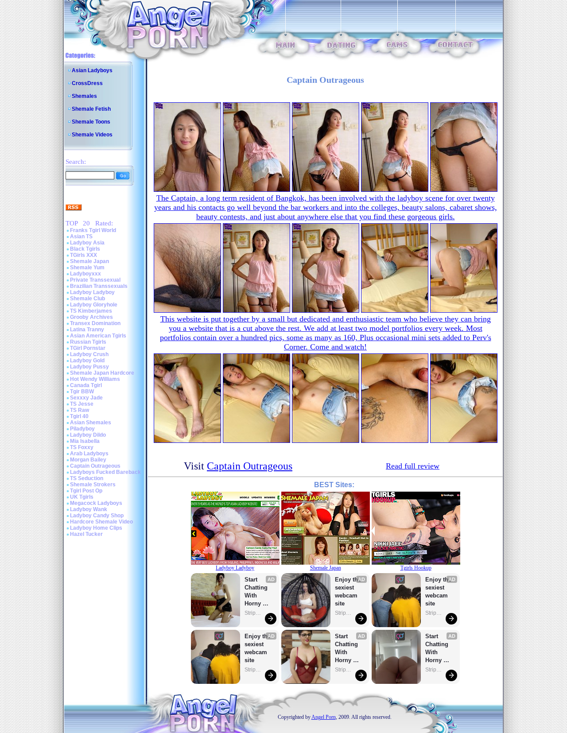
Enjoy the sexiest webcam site (258, 648)
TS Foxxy (81, 447)
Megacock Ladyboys (96, 503)
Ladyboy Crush (89, 354)
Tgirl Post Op (86, 491)
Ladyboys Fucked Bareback (105, 472)
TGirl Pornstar (87, 348)
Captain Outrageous (95, 466)
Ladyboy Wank (88, 509)
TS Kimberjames (91, 311)
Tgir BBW (82, 391)
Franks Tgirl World (93, 230)
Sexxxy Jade (86, 398)
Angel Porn (323, 717)
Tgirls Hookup (415, 568)
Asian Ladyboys (92, 70)
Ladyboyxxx (85, 274)
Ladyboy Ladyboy (92, 292)
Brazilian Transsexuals (99, 286)
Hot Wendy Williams (95, 379)
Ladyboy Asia (87, 243)
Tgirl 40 (79, 416)
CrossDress (87, 83)
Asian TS (81, 236)
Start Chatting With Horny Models (257, 592)
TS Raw (79, 410)
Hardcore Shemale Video (101, 522)
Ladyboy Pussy (89, 367)
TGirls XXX (83, 255)
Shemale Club (87, 298)
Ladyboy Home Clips (96, 528)
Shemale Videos (92, 135)
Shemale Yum (87, 267)
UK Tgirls (81, 497)
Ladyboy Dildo (88, 435)
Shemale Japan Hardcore (102, 373)
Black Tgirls (85, 249)
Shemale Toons (91, 122)
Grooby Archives (91, 317)
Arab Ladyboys (89, 453)
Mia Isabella (85, 441)
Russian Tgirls (88, 342)
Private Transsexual (95, 280)
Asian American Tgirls (98, 336)
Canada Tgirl (86, 385)
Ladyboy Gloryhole (93, 305)
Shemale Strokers (93, 484)
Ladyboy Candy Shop (97, 515)
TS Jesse (81, 404)
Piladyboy (82, 429)
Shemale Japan (89, 261)
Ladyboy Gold (87, 360)
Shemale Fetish (91, 109)
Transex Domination (95, 323)
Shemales (84, 96)
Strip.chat (253, 613)
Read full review (412, 466)
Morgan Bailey (88, 460)
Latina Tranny (87, 329)
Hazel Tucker (86, 534)
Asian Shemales (90, 422)
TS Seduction (86, 478)
